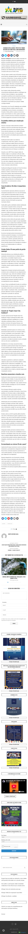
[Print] (17, 55)
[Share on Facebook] (2, 55)
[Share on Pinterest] (8, 55)
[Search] (26, 25)
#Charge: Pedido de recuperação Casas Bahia (11, 892)
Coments (4, 602)
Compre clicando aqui (14, 661)
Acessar (3, 914)
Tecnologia (9, 523)
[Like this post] (12, 529)
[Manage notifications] (3, 930)
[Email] (14, 1)
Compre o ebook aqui (10, 796)
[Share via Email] (16, 529)
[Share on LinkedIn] (11, 55)
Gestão (3, 523)
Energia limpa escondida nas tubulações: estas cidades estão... (14, 577)
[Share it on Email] (14, 55)
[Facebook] (12, 924)
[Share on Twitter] (5, 55)
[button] (2, 570)
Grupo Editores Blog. (9, 51)
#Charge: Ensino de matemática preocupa (10, 889)
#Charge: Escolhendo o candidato (9, 896)
